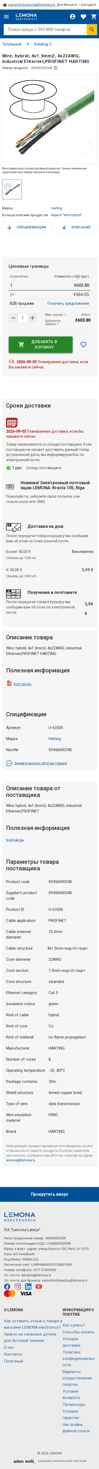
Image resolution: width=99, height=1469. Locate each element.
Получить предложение (68, 303)
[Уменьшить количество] (32, 318)
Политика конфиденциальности (79, 1358)
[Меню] (6, 16)
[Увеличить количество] (13, 318)
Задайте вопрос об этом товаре (41, 763)
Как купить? (74, 1325)
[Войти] (72, 16)
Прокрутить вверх (49, 1194)
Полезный (13, 1361)
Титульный (11, 44)
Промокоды (74, 1404)
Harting (56, 208)
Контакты (13, 1354)
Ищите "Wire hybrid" (66, 215)
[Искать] (92, 29)
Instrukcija (22, 684)
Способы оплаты (79, 1332)
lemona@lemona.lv (20, 1160)
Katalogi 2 (42, 44)
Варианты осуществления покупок (77, 1378)
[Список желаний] (83, 16)
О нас (9, 1347)
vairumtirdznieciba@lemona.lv (31, 5)
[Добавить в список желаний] (83, 344)
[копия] (55, 68)
